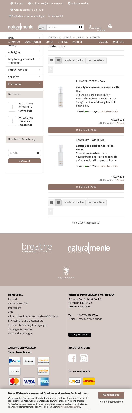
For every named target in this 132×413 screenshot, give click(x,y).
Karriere (118, 41)
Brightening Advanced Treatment (21, 61)
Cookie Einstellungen (20, 333)
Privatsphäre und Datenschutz (25, 320)
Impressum (14, 307)
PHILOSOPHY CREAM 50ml (91, 81)
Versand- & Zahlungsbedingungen (27, 325)
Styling (63, 41)
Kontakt (12, 299)
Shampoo (14, 41)
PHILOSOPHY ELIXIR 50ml (90, 139)
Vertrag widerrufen (80, 335)
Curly (49, 41)
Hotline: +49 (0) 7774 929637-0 (47, 3)
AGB (10, 312)
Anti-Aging (14, 52)
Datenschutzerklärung (69, 407)
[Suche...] (81, 27)
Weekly (12, 45)
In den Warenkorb (86, 130)
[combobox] (74, 60)
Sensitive (13, 77)
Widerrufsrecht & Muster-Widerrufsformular (33, 316)
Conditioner (33, 41)
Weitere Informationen (111, 401)
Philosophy (14, 84)
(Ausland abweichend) (108, 111)
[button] (17, 16)
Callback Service (79, 3)
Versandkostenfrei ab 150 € (28, 9)
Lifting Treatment (18, 69)
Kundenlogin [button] (37, 16)
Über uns (18, 3)
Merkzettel (56, 16)
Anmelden (24, 161)
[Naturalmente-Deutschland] (20, 27)
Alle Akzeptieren (111, 395)
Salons (103, 41)
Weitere (77, 41)
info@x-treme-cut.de (90, 318)
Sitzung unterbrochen (20, 329)
